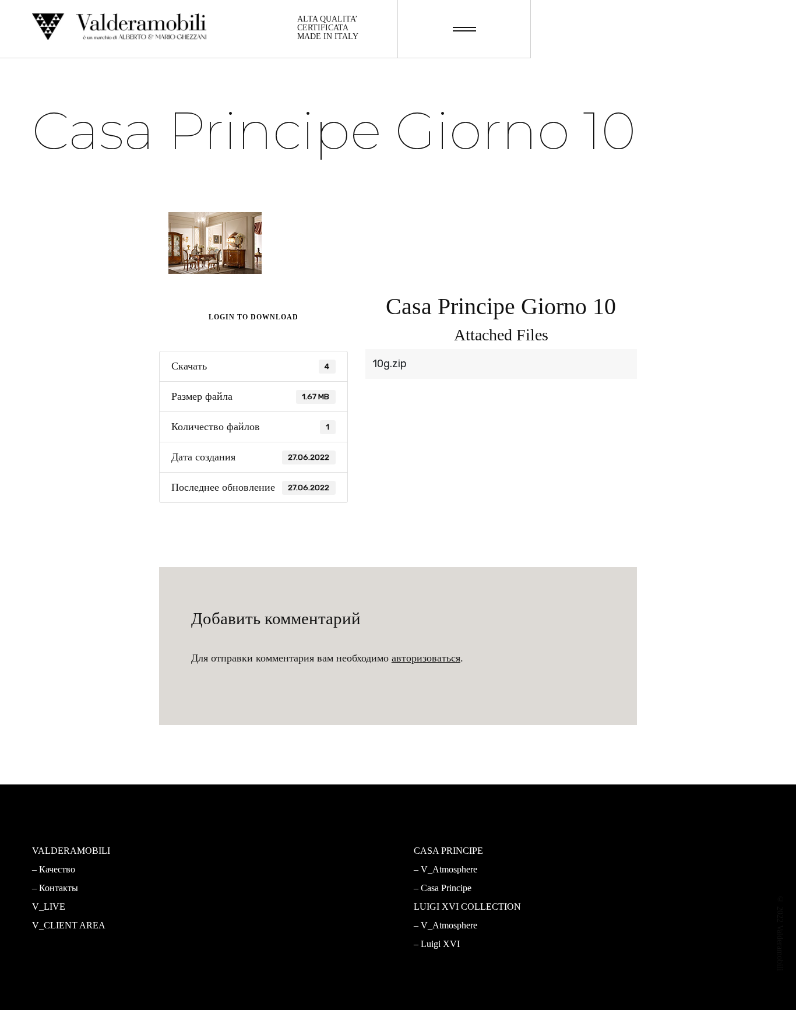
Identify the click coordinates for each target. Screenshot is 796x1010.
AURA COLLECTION (267, 907)
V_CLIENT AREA (68, 925)
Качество (57, 869)
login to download (253, 317)
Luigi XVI (440, 944)
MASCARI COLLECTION (275, 851)
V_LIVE (48, 907)
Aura (238, 944)
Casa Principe (446, 888)
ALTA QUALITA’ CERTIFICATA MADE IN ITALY (327, 28)
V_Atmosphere (258, 869)
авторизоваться (426, 658)
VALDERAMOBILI (71, 851)
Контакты (58, 888)
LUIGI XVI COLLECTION (467, 907)
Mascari (244, 888)
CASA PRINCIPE (448, 851)
